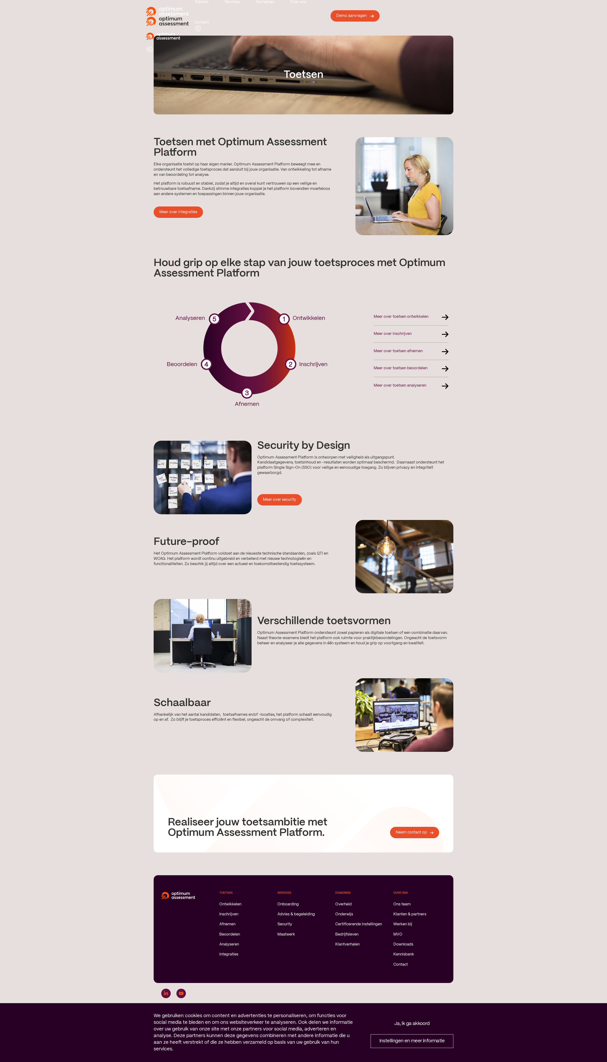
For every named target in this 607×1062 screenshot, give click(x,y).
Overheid (343, 904)
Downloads (403, 944)
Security (284, 924)
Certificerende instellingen (358, 924)
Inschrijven (228, 914)
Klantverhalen (347, 944)
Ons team (402, 904)
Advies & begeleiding (296, 914)
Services (232, 2)
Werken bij (402, 924)
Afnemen (227, 924)
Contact (201, 22)
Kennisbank (403, 954)
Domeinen (265, 2)
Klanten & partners (409, 914)
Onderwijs (344, 914)
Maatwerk (286, 934)
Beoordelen (229, 934)
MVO (397, 934)
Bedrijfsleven (347, 934)
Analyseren (229, 944)
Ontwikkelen (230, 904)
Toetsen (201, 2)
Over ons (298, 2)
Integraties (228, 954)
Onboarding (288, 904)
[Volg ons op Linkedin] (166, 993)
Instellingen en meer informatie (412, 1041)
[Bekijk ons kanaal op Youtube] (181, 993)
